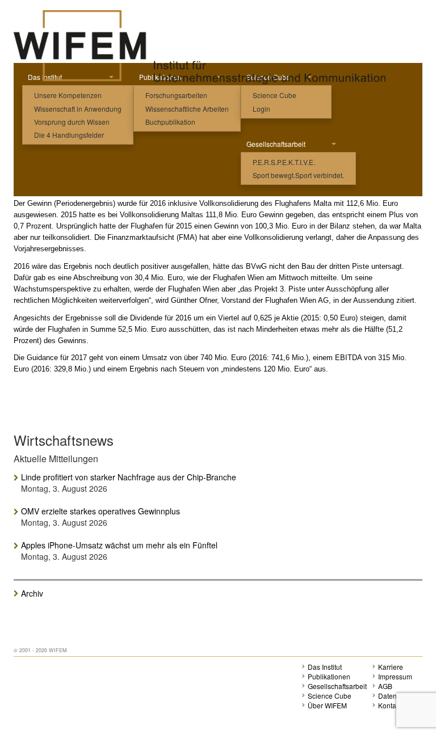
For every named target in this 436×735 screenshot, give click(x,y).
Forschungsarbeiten (176, 95)
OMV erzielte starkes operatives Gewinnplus (100, 511)
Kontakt (389, 705)
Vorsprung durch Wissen (72, 121)
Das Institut (325, 666)
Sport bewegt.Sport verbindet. (298, 175)
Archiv (32, 593)
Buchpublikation (170, 121)
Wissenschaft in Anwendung (77, 108)
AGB (385, 686)
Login (261, 108)
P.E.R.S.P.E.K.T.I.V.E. (284, 162)
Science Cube (274, 95)
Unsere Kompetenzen (68, 95)
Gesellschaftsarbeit (275, 144)
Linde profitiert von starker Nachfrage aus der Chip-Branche (128, 477)
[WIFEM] (199, 46)
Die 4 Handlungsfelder (69, 135)
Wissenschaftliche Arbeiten (187, 108)
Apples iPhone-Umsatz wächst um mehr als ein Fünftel (119, 545)
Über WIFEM (327, 705)
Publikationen (329, 676)
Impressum (395, 676)
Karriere (390, 666)
